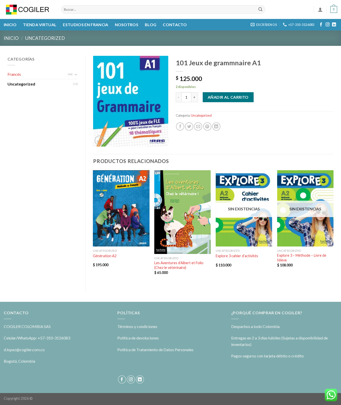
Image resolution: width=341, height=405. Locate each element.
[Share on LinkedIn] (216, 126)
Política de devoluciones (138, 337)
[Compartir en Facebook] (180, 126)
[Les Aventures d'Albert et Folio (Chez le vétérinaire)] (182, 212)
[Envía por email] (198, 126)
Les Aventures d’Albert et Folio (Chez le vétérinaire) (178, 265)
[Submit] (260, 9)
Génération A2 (105, 256)
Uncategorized (45, 38)
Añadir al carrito (228, 97)
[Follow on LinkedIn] (334, 24)
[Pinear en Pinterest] (207, 126)
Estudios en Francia (85, 24)
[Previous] (93, 227)
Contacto (175, 24)
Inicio (10, 24)
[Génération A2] (121, 208)
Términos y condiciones (137, 326)
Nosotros (127, 24)
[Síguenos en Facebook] (321, 24)
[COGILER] (29, 9)
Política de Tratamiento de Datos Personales (155, 349)
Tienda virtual (39, 24)
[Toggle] (76, 74)
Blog (150, 24)
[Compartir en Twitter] (189, 126)
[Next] (333, 227)
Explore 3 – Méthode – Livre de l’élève (301, 257)
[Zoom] (99, 140)
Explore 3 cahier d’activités (237, 256)
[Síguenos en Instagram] (328, 24)
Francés (14, 74)
